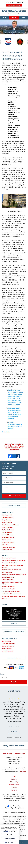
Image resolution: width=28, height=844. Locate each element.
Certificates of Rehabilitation (11, 591)
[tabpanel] (14, 710)
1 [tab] (9, 726)
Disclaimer (14, 779)
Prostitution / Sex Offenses (10, 525)
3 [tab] (14, 726)
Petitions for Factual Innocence (11, 570)
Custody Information (8, 643)
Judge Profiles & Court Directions (14, 631)
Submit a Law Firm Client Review (14, 737)
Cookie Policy (9, 808)
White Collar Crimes (8, 542)
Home (4, 17)
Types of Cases (7, 512)
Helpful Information (9, 638)
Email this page (20, 753)
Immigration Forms (8, 577)
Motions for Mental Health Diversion (13, 596)
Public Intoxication (8, 530)
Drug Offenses (6, 520)
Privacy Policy (14, 782)
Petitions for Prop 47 (8, 586)
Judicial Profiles (7, 648)
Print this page (8, 753)
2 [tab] (11, 726)
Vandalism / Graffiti (8, 537)
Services (5, 555)
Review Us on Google (14, 658)
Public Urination (7, 522)
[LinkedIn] (14, 456)
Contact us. (6, 432)
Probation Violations (8, 547)
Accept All (9, 834)
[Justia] (18, 456)
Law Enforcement (7, 651)
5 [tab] (19, 726)
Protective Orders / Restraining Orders (14, 575)
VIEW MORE (14, 623)
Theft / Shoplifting (7, 527)
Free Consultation (9, 463)
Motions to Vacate (7, 579)
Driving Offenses (7, 532)
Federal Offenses (7, 550)
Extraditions (6, 599)
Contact (14, 17)
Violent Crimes (6, 540)
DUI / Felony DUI (7, 515)
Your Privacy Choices (16, 806)
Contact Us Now (14, 495)
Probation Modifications (9, 563)
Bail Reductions (7, 572)
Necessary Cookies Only (10, 839)
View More (14, 731)
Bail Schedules (6, 641)
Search (13, 682)
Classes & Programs (8, 646)
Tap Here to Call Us (14, 5)
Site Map (14, 787)
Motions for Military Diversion (11, 594)
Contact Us (14, 790)
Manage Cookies (19, 808)
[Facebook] (10, 456)
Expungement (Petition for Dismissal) (13, 560)
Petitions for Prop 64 (8, 589)
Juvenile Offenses (7, 535)
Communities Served (14, 505)
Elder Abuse (5, 545)
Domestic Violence (7, 517)
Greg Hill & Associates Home (14, 12)
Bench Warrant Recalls (9, 558)
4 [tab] (16, 726)
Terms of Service (14, 784)
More (23, 17)
